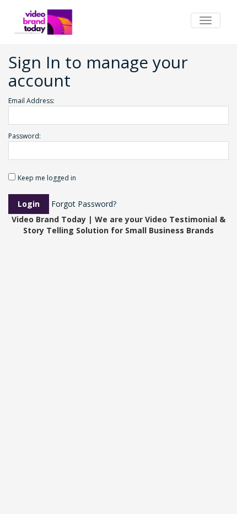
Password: (24, 136)
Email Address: (31, 100)
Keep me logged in (47, 178)
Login (29, 204)
